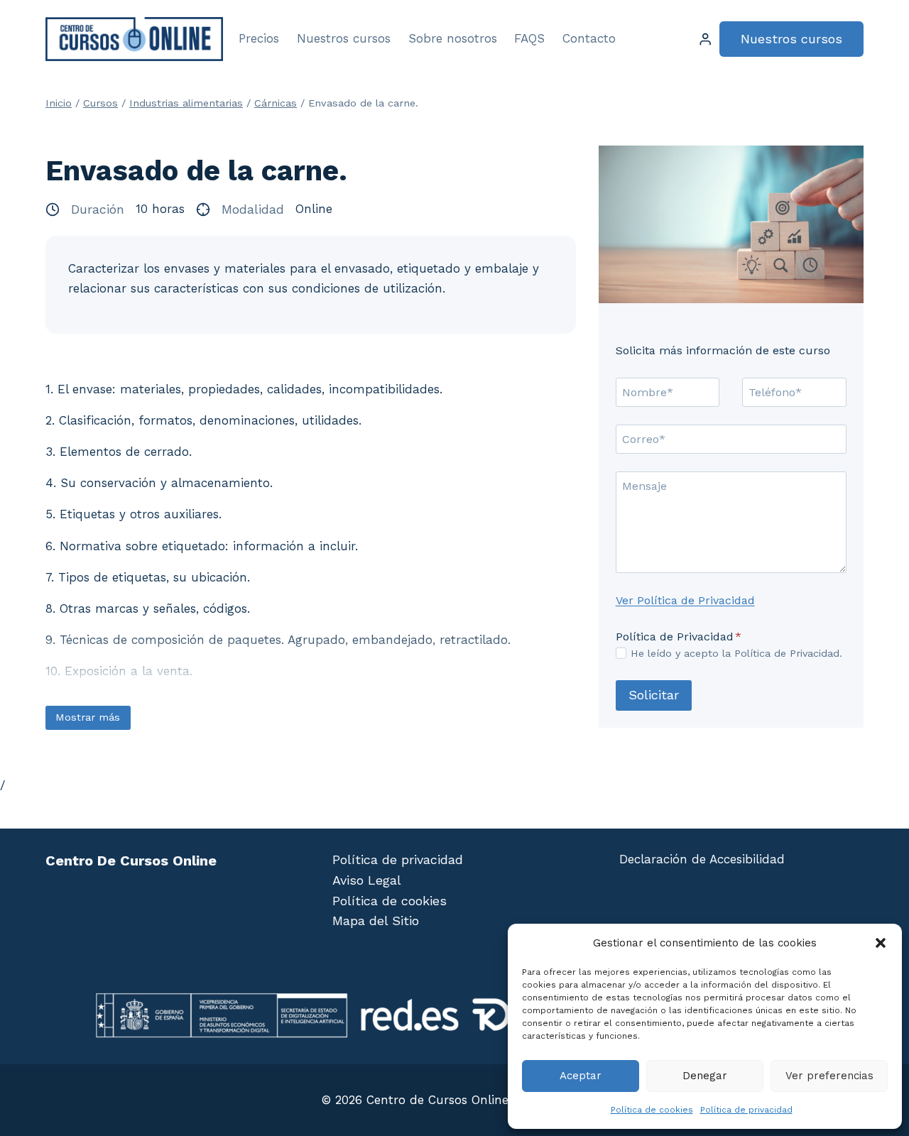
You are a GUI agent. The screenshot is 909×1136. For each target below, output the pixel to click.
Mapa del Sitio (375, 920)
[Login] (705, 39)
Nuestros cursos (344, 38)
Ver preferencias (829, 1075)
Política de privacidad (746, 1110)
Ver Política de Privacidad (685, 599)
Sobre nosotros (452, 38)
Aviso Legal (366, 880)
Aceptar (581, 1075)
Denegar (704, 1075)
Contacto (589, 38)
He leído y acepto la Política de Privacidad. (736, 653)
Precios (259, 38)
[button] (880, 943)
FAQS (529, 38)
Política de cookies (652, 1110)
